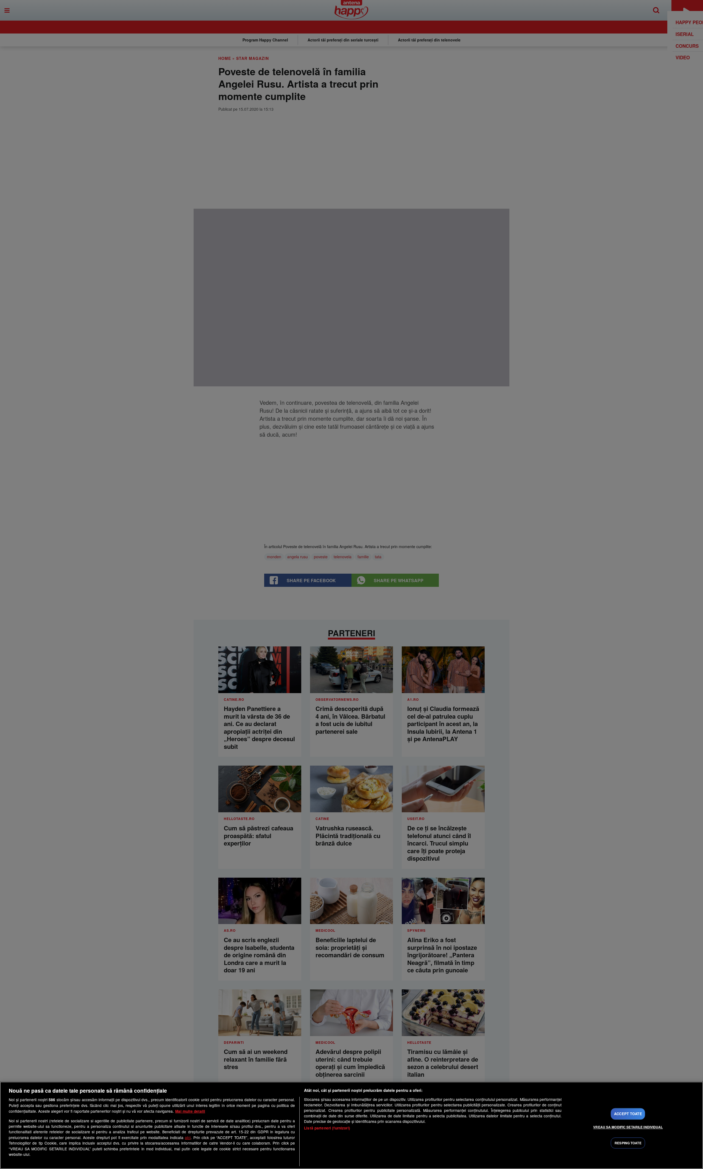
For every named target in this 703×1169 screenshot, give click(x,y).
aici (188, 1137)
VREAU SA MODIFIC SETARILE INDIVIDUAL (628, 1127)
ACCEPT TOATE (628, 1113)
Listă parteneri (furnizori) (327, 1128)
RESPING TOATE (628, 1142)
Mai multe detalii (190, 1111)
